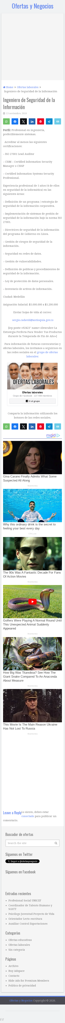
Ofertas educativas (20, 940)
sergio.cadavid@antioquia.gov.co (32, 320)
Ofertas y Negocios (32, 5)
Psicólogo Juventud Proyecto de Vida (31, 913)
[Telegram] (49, 121)
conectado (27, 816)
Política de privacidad (22, 985)
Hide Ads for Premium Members (28, 980)
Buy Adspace (16, 970)
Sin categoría (16, 949)
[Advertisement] (32, 45)
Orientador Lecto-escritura (25, 918)
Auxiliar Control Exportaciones (27, 923)
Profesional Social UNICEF (24, 900)
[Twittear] (23, 121)
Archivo (13, 966)
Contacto (13, 975)
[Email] (58, 121)
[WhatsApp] (6, 121)
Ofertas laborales (19, 944)
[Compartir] (15, 121)
